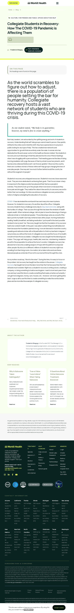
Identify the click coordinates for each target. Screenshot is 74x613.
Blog (17, 10)
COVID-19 (10, 201)
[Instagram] (5, 475)
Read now (12, 404)
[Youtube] (16, 475)
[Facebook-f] (12, 475)
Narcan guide (42, 469)
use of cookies (28, 609)
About (51, 449)
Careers (52, 458)
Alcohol (30, 461)
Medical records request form (64, 466)
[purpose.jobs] (23, 485)
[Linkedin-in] (9, 475)
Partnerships (53, 462)
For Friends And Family (27, 18)
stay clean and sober (49, 207)
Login (62, 449)
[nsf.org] (8, 485)
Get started (31, 473)
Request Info (53, 465)
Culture (14, 18)
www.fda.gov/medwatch (14, 582)
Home (10, 10)
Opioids (30, 452)
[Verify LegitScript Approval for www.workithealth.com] (58, 487)
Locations (31, 470)
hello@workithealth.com (13, 468)
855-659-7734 (9, 470)
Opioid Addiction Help (47, 18)
